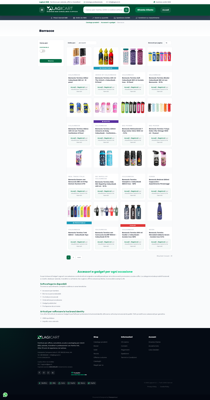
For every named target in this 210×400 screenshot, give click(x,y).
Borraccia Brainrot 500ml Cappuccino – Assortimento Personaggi (159, 182)
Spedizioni (125, 354)
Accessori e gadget (108, 22)
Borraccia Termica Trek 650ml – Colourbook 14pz (78, 234)
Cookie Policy (164, 386)
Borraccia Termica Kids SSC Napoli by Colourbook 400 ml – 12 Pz (105, 184)
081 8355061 (44, 355)
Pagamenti (125, 350)
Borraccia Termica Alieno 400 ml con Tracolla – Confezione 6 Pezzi (78, 131)
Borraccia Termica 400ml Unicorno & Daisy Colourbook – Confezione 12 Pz (105, 131)
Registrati (81, 87)
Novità (96, 354)
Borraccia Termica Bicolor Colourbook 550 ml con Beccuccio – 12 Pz (159, 80)
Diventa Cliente (145, 10)
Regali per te (98, 365)
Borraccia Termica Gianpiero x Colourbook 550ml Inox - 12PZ (131, 182)
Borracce (46, 31)
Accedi (165, 10)
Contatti (124, 346)
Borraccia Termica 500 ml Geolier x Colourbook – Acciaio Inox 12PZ (132, 235)
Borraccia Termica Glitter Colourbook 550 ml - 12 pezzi (78, 80)
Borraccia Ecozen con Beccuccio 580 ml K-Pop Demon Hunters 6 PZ (78, 182)
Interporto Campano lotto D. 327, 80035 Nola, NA (55, 352)
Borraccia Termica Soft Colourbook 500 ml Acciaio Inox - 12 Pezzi (133, 80)
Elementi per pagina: (155, 43)
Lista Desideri (154, 350)
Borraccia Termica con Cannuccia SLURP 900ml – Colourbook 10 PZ (105, 235)
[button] (126, 10)
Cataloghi (97, 361)
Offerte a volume (100, 357)
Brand (96, 346)
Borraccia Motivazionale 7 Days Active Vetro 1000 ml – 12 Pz (132, 131)
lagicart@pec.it (46, 364)
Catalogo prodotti (92, 22)
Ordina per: (71, 43)
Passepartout (113, 397)
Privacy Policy (152, 386)
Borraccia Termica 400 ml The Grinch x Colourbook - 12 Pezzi (105, 80)
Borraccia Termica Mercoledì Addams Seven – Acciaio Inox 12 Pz (159, 235)
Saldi (95, 350)
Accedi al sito (154, 346)
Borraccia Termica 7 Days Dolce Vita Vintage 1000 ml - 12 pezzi (159, 131)
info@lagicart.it (114, 2)
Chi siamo (125, 342)
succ (79, 257)
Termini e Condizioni (129, 357)
